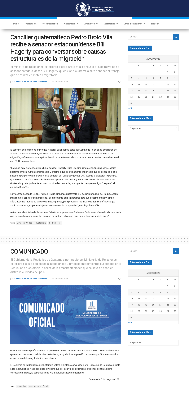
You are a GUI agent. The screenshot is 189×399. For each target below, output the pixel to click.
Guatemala (41, 223)
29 (168, 97)
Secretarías (109, 24)
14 (160, 84)
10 (132, 84)
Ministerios (89, 24)
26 (146, 97)
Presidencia (30, 24)
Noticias (155, 24)
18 (139, 91)
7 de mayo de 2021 (60, 82)
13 (153, 84)
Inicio (16, 24)
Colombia (21, 386)
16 (175, 84)
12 (146, 84)
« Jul (130, 108)
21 (160, 91)
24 (132, 97)
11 (139, 84)
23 (175, 91)
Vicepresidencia (50, 24)
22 (168, 91)
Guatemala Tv (71, 24)
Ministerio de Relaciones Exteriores (30, 82)
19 (146, 91)
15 (168, 84)
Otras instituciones (133, 24)
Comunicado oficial (38, 386)
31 (132, 103)
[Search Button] (176, 37)
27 (153, 97)
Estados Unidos (24, 223)
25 (139, 97)
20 (153, 91)
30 (175, 97)
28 (160, 97)
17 (132, 91)
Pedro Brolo (54, 223)
